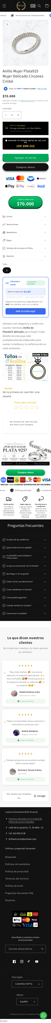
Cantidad (7, 108)
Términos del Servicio (17, 878)
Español (24, 1001)
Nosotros (10, 900)
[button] (4, 6)
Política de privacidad (17, 871)
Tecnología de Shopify (33, 1014)
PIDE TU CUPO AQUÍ (25, 311)
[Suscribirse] (42, 949)
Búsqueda (10, 856)
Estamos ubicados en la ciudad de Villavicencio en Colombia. (25, 820)
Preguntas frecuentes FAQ (19, 893)
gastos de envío (27, 100)
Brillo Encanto (20, 1014)
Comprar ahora (25, 167)
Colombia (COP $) (23, 983)
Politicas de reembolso (17, 864)
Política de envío (14, 885)
